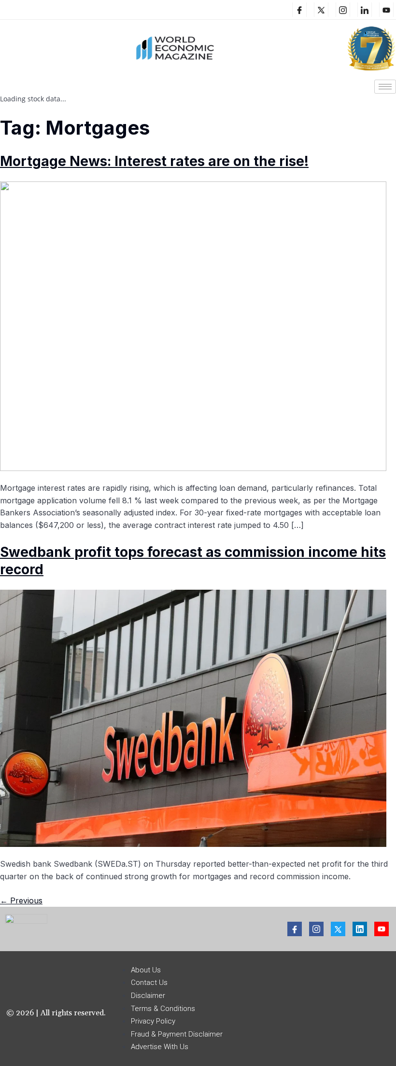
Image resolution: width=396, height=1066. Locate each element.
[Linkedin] (364, 9)
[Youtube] (381, 929)
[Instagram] (343, 9)
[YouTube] (386, 9)
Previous (21, 900)
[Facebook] (299, 9)
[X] (321, 9)
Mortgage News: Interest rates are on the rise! (154, 161)
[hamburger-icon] (385, 87)
